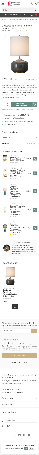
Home (4, 20)
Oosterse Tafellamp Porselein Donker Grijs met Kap (10, 293)
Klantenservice (19, 355)
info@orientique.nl (19, 251)
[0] (36, 3)
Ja (26, 448)
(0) (26, 31)
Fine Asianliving (8, 30)
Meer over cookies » (20, 451)
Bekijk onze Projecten (20, 362)
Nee (31, 448)
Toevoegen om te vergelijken (11, 109)
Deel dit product (27, 109)
